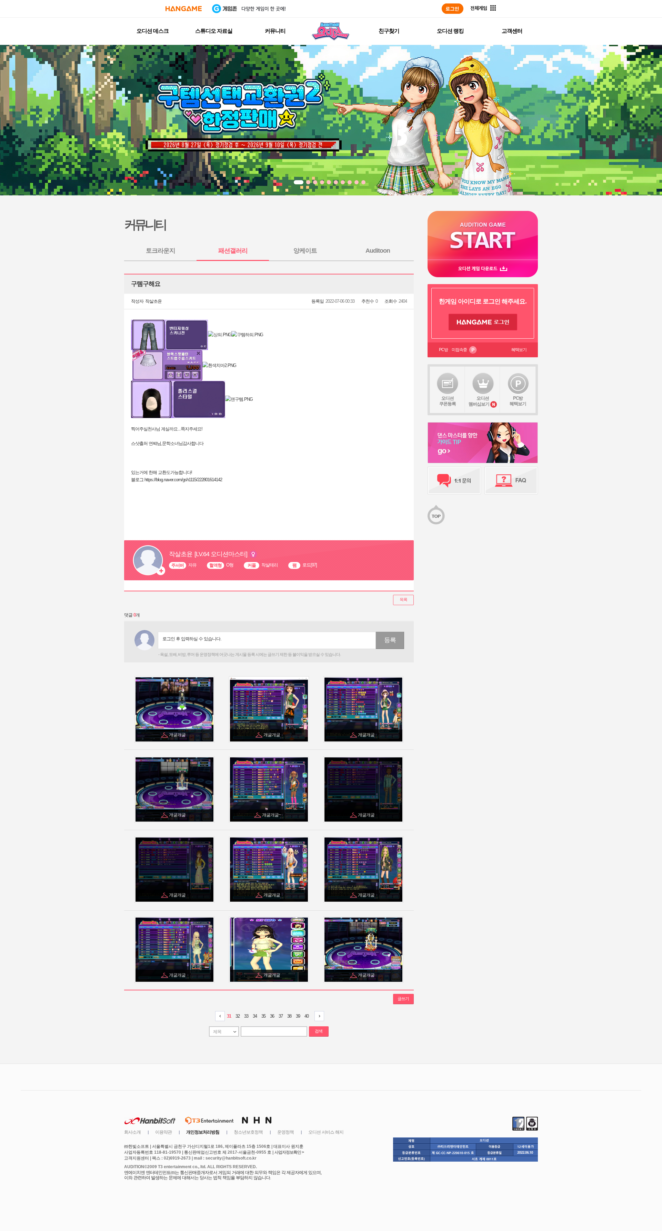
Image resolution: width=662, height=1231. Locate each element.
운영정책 (285, 1132)
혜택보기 (518, 349)
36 (272, 1016)
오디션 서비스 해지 (325, 1132)
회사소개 (132, 1132)
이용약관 (163, 1132)
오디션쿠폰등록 (447, 401)
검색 (318, 1031)
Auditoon (377, 250)
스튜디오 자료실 (213, 31)
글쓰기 (403, 998)
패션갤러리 (233, 250)
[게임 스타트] (483, 235)
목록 (403, 599)
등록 (390, 640)
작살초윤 (153, 301)
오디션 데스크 (153, 31)
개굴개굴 (178, 734)
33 (246, 1016)
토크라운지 (160, 250)
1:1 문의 (454, 480)
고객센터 (512, 31)
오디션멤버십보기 (479, 401)
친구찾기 (389, 31)
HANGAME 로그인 (483, 322)
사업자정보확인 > (289, 1152)
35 (263, 1016)
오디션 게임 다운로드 (483, 268)
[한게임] (184, 8)
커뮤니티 (275, 31)
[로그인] (452, 8)
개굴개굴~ (272, 814)
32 (237, 1016)
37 (281, 1016)
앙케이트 (305, 250)
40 (306, 1016)
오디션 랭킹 (450, 31)
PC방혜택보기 (518, 401)
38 (289, 1016)
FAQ (511, 480)
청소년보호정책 (248, 1132)
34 (255, 1016)
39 (298, 1016)
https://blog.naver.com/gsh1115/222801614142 (183, 479)
